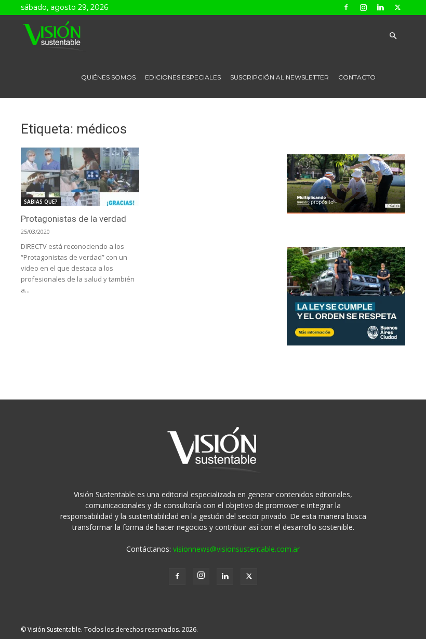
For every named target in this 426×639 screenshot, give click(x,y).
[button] (392, 36)
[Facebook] (346, 7)
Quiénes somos (108, 77)
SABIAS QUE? (41, 201)
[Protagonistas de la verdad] (80, 177)
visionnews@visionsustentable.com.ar (236, 549)
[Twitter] (397, 7)
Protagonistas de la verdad (73, 219)
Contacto (357, 77)
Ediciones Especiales (183, 77)
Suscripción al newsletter (279, 77)
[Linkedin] (380, 7)
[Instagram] (363, 7)
